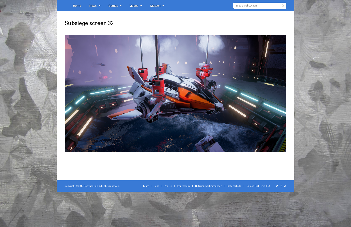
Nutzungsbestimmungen (208, 185)
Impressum (183, 185)
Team (146, 185)
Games (113, 6)
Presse (168, 185)
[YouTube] (285, 186)
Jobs (157, 185)
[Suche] (283, 6)
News (93, 6)
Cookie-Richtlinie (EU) (258, 185)
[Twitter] (277, 186)
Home (77, 6)
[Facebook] (281, 186)
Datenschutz (234, 185)
